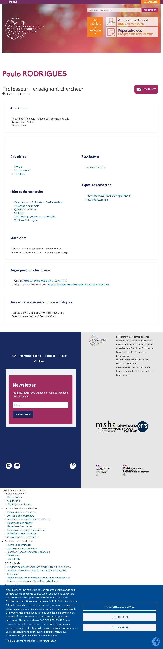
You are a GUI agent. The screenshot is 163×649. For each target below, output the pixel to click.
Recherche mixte (95, 195)
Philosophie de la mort (26, 205)
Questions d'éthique (25, 209)
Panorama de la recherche (21, 512)
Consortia (12, 573)
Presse (63, 355)
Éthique (18, 166)
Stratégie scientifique (19, 504)
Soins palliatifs (22, 170)
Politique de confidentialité (20, 640)
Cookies (39, 361)
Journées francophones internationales (28, 551)
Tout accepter (120, 627)
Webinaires (13, 555)
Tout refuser (120, 617)
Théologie (19, 173)
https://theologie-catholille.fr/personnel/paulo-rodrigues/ (78, 284)
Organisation (14, 500)
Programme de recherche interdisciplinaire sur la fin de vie (39, 566)
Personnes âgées (95, 167)
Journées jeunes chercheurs (22, 548)
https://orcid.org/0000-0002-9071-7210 (45, 280)
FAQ (13, 355)
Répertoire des (135, 32)
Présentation (14, 497)
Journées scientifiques (19, 544)
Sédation (19, 213)
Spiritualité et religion (26, 220)
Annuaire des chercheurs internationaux (29, 519)
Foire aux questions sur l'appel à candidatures (32, 581)
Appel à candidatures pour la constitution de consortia (37, 570)
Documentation (47, 640)
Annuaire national (133, 21)
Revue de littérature (97, 199)
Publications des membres (22, 533)
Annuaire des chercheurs (20, 515)
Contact (149, 89)
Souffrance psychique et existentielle (34, 216)
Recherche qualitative (118, 195)
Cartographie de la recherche (23, 537)
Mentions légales (30, 355)
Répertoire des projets (20, 522)
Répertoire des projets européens (26, 529)
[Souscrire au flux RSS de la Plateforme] (73, 466)
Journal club (13, 559)
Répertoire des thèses (19, 526)
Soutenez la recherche (95, 29)
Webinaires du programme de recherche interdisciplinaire (38, 577)
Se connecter (151, 2)
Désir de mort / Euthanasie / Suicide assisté (38, 202)
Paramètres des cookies (119, 606)
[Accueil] (25, 29)
